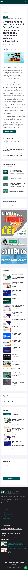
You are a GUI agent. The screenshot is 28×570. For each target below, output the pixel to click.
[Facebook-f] (4, 401)
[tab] (7, 414)
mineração (4, 528)
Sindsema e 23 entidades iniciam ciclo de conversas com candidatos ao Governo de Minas (17, 550)
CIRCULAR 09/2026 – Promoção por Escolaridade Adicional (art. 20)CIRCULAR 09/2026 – (18, 444)
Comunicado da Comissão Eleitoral (17, 177)
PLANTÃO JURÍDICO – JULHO (18, 319)
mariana (3, 535)
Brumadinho (18, 528)
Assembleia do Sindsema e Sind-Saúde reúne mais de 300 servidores (18, 374)
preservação (10, 533)
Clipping (8, 8)
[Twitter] (8, 401)
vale (11, 530)
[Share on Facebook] (4, 49)
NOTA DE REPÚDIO (16, 298)
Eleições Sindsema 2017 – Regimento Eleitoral (13, 368)
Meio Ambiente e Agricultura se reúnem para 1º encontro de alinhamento (18, 363)
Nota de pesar (15, 354)
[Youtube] (12, 401)
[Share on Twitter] (7, 49)
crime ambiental (5, 530)
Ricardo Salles (18, 533)
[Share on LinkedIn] (15, 49)
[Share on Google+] (11, 49)
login (11, 205)
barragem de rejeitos (19, 530)
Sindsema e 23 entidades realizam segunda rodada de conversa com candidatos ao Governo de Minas (18, 420)
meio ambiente (11, 528)
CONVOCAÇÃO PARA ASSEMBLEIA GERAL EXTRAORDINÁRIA (16, 335)
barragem (4, 533)
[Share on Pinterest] (18, 49)
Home (4, 8)
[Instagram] (16, 401)
